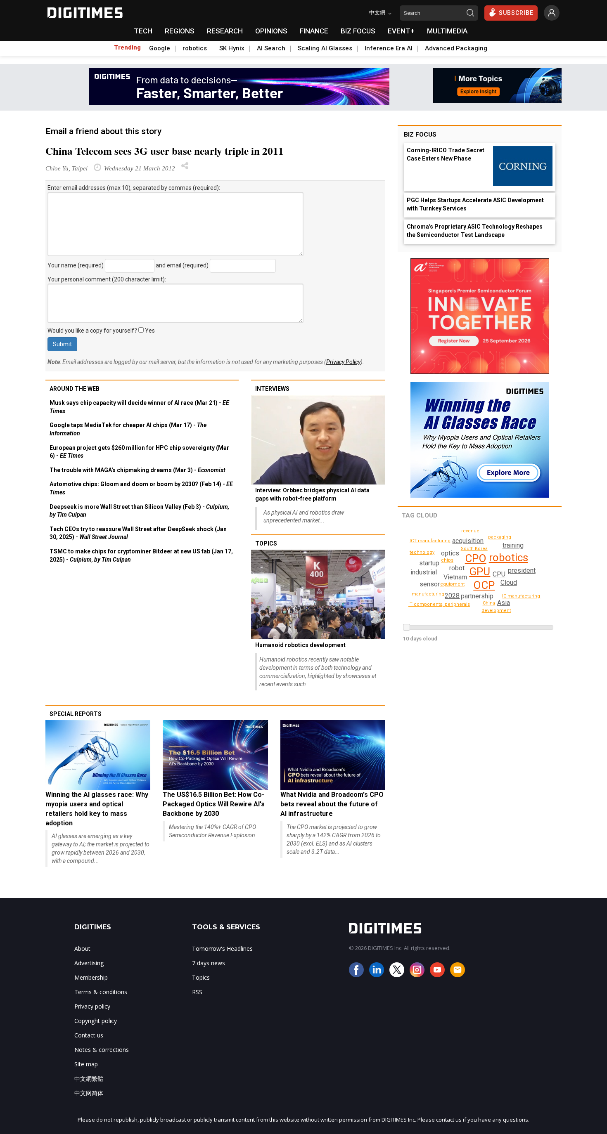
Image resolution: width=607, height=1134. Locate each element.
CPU (499, 574)
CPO (475, 558)
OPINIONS (271, 31)
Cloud (508, 582)
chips (447, 560)
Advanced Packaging (456, 48)
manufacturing (428, 594)
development (496, 610)
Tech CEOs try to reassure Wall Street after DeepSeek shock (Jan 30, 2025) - (138, 533)
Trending (127, 47)
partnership (477, 596)
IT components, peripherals (439, 604)
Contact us (88, 1035)
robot (457, 568)
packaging (499, 537)
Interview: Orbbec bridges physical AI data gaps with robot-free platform (312, 494)
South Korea (474, 548)
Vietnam (455, 577)
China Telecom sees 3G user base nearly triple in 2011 (164, 150)
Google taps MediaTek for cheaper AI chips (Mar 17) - (128, 429)
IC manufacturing (521, 596)
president (522, 570)
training (513, 545)
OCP (484, 585)
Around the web (75, 388)
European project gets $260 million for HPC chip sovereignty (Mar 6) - (139, 451)
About (82, 948)
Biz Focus (420, 134)
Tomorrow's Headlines (222, 948)
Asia (503, 603)
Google (159, 48)
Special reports (76, 714)
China (489, 603)
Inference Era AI (389, 48)
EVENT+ (401, 31)
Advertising (89, 963)
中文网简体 (88, 1093)
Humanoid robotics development (300, 645)
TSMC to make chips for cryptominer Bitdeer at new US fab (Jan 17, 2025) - (141, 555)
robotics (195, 48)
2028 (452, 596)
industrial (423, 572)
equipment (452, 584)
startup (429, 563)
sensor (430, 584)
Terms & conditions (100, 992)
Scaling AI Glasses (325, 48)
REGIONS (179, 31)
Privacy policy (92, 1006)
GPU (479, 571)
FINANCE (314, 31)
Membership (91, 977)
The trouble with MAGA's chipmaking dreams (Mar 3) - (137, 470)
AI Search (271, 48)
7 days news (208, 963)
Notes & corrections (101, 1050)
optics (450, 553)
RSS (197, 992)
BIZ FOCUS (358, 31)
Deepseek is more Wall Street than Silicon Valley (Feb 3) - (139, 510)
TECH (143, 31)
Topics (266, 543)
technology (422, 552)
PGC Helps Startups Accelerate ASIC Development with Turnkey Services (475, 204)
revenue (470, 531)
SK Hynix (231, 48)
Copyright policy (95, 1021)
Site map (86, 1064)
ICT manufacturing (430, 540)
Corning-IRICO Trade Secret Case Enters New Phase (445, 154)
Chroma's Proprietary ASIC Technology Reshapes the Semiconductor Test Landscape (475, 230)
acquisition (468, 541)
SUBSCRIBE (516, 12)
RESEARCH (225, 31)
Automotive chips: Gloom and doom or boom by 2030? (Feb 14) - (141, 488)
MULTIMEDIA (447, 31)
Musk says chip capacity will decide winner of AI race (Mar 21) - (139, 406)
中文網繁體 (88, 1078)
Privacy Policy (343, 362)
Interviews (272, 388)
